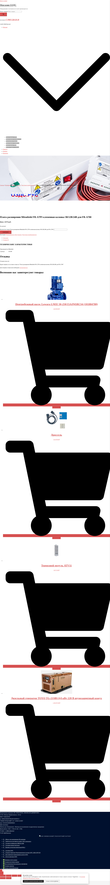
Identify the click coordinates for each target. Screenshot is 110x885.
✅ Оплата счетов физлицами (10, 868)
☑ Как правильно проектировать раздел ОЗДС (15, 854)
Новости (5, 149)
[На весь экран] (14, 876)
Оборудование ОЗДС (11, 137)
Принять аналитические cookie (33, 881)
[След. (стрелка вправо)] (8, 878)
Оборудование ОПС (11, 145)
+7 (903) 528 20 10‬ (9, 831)
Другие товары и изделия (12, 147)
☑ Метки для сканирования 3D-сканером (14, 839)
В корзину (6, 232)
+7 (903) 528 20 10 (12, 20)
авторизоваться (23, 267)
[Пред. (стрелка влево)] (3, 878)
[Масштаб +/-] (20, 876)
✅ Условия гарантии (8, 866)
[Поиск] (3, 14)
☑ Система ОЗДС (8, 850)
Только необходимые (52, 881)
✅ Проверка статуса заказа (10, 860)
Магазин (5, 27)
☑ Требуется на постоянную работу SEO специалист (17, 841)
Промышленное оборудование (13, 185)
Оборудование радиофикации (13, 139)
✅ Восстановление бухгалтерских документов (15, 864)
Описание (5, 238)
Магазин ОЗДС (8, 5)
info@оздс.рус (7, 833)
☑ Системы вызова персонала (11, 845)
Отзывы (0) (6, 240)
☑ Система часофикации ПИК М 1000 (13, 843)
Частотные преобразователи (28, 185)
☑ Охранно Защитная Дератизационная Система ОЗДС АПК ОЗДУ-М (21, 852)
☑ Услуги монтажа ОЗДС (10, 856)
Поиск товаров (4, 11)
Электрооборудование (11, 141)
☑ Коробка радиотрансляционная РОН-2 (14, 847)
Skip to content (3, 1)
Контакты (5, 153)
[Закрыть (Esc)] (3, 876)
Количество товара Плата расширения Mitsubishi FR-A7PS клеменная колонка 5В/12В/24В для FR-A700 (26, 229)
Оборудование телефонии (12, 143)
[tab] (56, 238)
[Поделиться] (8, 876)
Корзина (5, 151)
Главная (2, 185)
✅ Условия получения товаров (11, 862)
